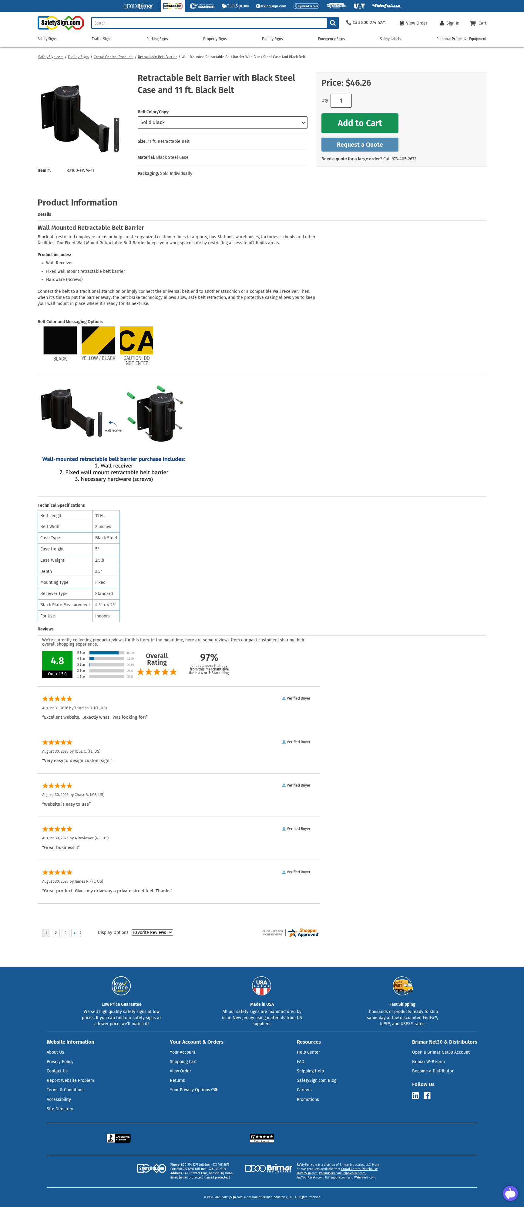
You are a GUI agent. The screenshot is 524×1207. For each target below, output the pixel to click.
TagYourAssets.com (310, 1177)
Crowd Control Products (113, 57)
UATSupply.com (336, 1177)
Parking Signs (157, 39)
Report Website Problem (70, 1080)
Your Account (182, 1052)
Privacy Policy (60, 1061)
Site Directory (60, 1109)
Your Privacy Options (190, 1089)
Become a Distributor (432, 1071)
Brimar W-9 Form (428, 1061)
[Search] (333, 23)
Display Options (113, 932)
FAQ (300, 1061)
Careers (304, 1089)
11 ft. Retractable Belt (169, 141)
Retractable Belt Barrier (157, 57)
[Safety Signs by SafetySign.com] (61, 29)
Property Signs (215, 39)
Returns (177, 1080)
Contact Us (57, 1071)
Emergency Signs (331, 39)
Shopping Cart (183, 1061)
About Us (55, 1052)
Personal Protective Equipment (461, 39)
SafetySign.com (50, 57)
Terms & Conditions (66, 1089)
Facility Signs (78, 57)
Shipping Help (310, 1071)
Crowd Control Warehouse (359, 1169)
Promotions (308, 1099)
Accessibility (59, 1099)
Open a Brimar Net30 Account (441, 1052)
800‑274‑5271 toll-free (195, 1165)
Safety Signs (47, 39)
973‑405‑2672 (404, 159)
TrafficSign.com (307, 1173)
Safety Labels (390, 39)
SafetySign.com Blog (316, 1080)
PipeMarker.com (354, 1173)
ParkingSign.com (330, 1173)
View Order (180, 1071)
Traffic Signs (102, 39)
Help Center (308, 1052)
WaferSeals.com (364, 1177)
